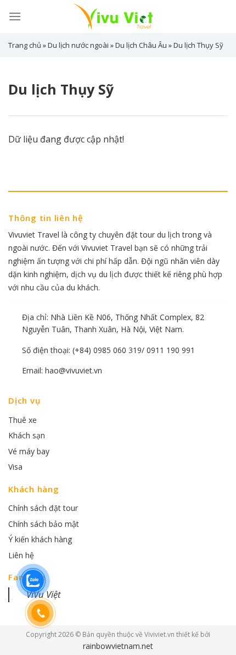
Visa (15, 466)
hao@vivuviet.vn (73, 370)
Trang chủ (24, 45)
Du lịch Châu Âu (141, 45)
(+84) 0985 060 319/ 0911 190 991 (133, 350)
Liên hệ (21, 555)
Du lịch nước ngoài (78, 45)
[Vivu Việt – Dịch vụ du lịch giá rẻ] (118, 16)
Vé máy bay (28, 451)
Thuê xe (22, 420)
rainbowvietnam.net (118, 646)
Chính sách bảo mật (43, 524)
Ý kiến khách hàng (40, 539)
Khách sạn (26, 435)
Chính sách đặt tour (43, 508)
